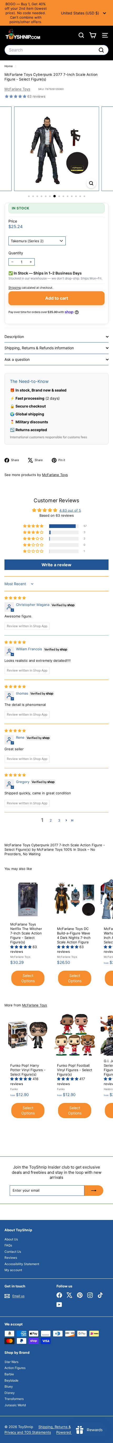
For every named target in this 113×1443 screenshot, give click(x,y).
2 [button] (51, 820)
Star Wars (11, 1362)
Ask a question (17, 359)
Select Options (28, 978)
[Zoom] (91, 183)
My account (13, 1270)
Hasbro (108, 1089)
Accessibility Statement (21, 1264)
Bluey (8, 1386)
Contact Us (12, 1252)
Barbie (9, 1374)
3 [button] (59, 820)
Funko (14, 1089)
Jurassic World (15, 1405)
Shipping (14, 287)
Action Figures (14, 1368)
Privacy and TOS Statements (27, 1432)
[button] (16, 96)
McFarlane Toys (17, 89)
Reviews (10, 1258)
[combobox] (56, 50)
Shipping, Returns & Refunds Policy (67, 1427)
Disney (9, 1393)
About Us (11, 1239)
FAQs (8, 1245)
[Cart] (92, 35)
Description (14, 336)
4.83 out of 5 (70, 510)
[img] (15, 598)
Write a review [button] (56, 564)
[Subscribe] (93, 1190)
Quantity (15, 253)
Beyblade (11, 1380)
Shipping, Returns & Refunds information (39, 348)
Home (8, 66)
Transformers (14, 1399)
